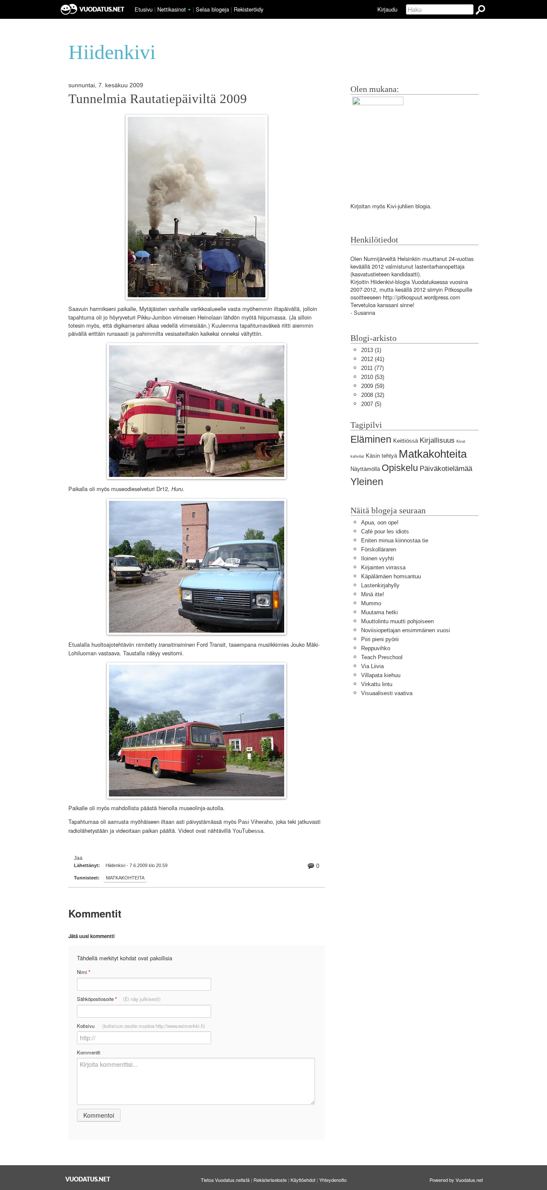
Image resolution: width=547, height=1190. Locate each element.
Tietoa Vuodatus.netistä (225, 1179)
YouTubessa (247, 831)
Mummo (371, 603)
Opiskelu (400, 467)
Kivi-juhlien (400, 206)
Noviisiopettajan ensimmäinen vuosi (405, 630)
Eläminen (370, 439)
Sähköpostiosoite (119, 999)
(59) (372, 386)
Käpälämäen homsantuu (391, 576)
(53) (372, 377)
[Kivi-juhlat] (377, 141)
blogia (422, 206)
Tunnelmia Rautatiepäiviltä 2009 (157, 99)
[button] (189, 10)
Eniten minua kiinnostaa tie (394, 540)
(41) (372, 359)
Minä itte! (372, 594)
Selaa (212, 9)
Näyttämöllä (365, 469)
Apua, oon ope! (380, 522)
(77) (372, 368)
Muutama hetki (379, 612)
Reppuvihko (375, 648)
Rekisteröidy (248, 9)
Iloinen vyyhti (377, 558)
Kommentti (88, 1052)
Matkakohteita (125, 877)
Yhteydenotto (333, 1179)
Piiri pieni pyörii (380, 639)
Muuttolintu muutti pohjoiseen (397, 621)
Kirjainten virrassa (383, 567)
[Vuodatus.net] (88, 1179)
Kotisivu (141, 1025)
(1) (371, 350)
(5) (371, 404)
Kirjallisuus (437, 440)
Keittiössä (405, 441)
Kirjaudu (387, 9)
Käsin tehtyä (381, 456)
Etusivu (144, 9)
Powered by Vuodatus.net (456, 1179)
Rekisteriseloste (270, 1179)
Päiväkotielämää (446, 469)
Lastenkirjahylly (380, 585)
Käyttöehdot (303, 1179)
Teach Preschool (382, 657)
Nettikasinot (171, 9)
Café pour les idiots (385, 531)
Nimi (83, 972)
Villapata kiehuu (380, 675)
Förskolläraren (378, 549)
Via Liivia (372, 666)
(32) (372, 395)
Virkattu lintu (376, 684)
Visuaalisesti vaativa (386, 693)
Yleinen (366, 481)
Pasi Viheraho (255, 822)
